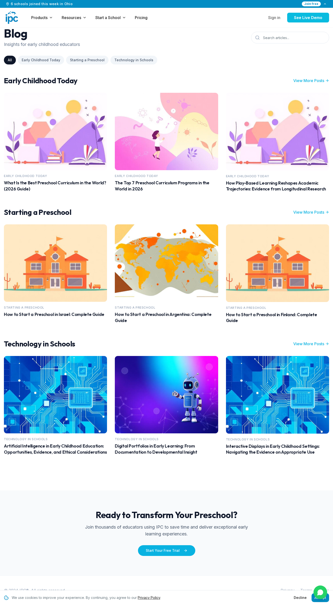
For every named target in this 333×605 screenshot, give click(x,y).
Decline (300, 597)
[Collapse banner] (325, 4)
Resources (71, 17)
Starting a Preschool (87, 60)
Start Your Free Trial (163, 550)
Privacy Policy (149, 597)
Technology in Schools (133, 60)
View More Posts (308, 80)
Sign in (274, 17)
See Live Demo (308, 17)
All (10, 60)
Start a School (108, 17)
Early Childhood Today (41, 60)
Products (39, 17)
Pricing (141, 17)
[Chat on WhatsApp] (320, 592)
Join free (311, 4)
